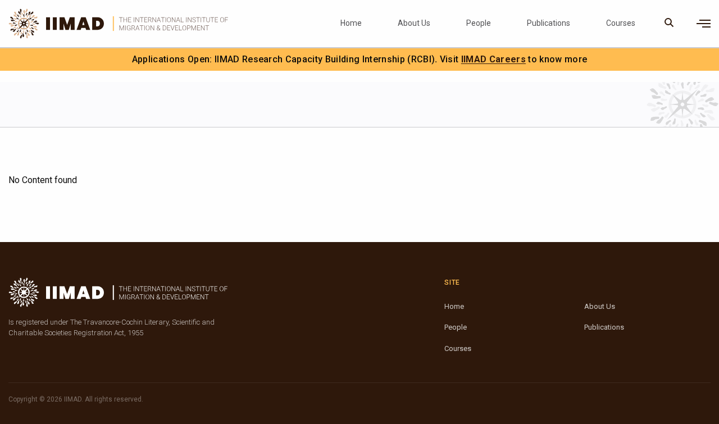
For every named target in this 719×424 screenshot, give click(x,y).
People (478, 23)
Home (351, 23)
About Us (414, 23)
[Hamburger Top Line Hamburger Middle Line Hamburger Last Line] (704, 23)
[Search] (669, 23)
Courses (620, 23)
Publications (548, 23)
